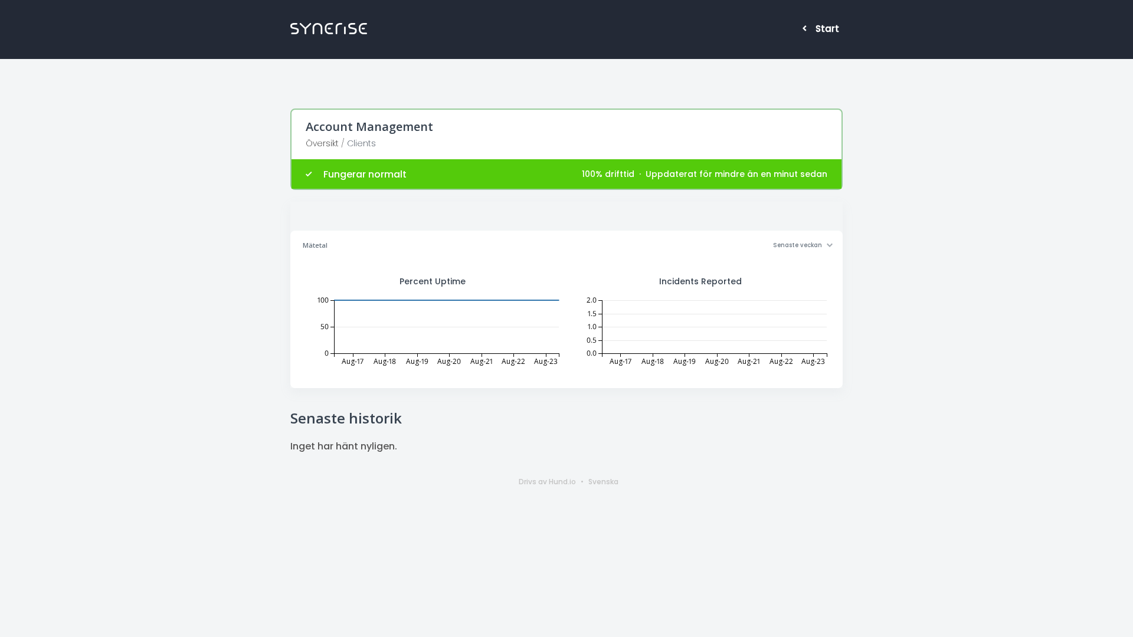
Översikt (322, 143)
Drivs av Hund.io (547, 482)
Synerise (328, 29)
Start (827, 28)
